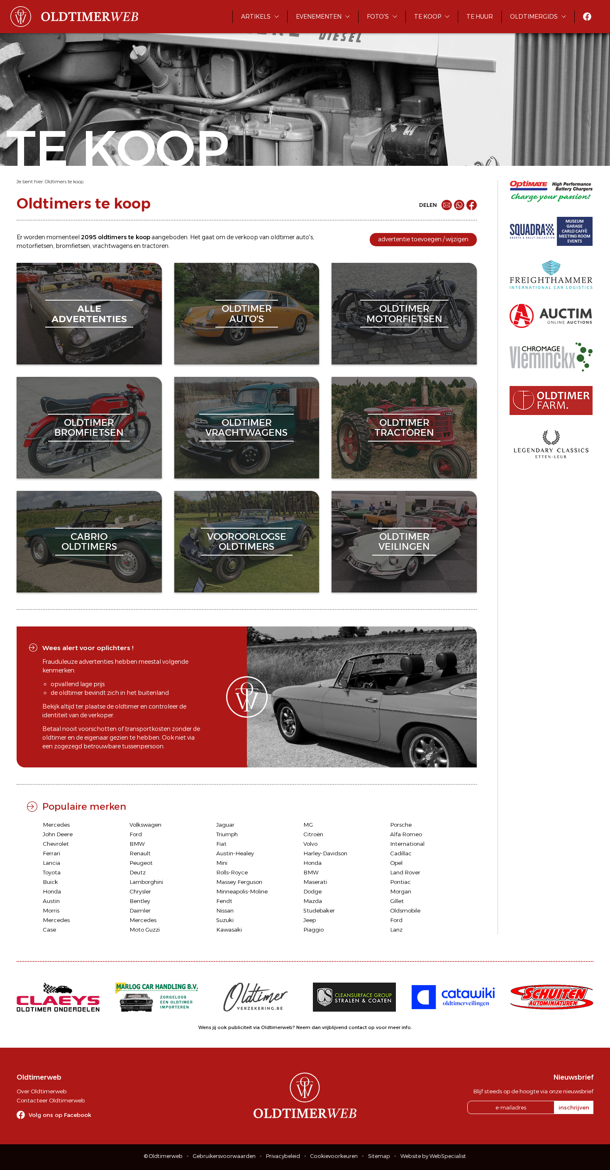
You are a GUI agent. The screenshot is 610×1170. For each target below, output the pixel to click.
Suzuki (225, 920)
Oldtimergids (534, 16)
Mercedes (56, 824)
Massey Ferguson (239, 882)
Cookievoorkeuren (334, 1156)
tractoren (155, 246)
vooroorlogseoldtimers (246, 542)
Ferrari (51, 853)
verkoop (246, 237)
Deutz (137, 872)
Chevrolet (56, 843)
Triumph (227, 834)
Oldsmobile (405, 910)
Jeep (309, 920)
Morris (51, 910)
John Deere (58, 834)
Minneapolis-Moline (242, 891)
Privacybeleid (283, 1156)
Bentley (139, 901)
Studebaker (319, 910)
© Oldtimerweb (163, 1156)
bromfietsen (73, 246)
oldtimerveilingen (404, 542)
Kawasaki (229, 929)
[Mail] (447, 205)
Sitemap (379, 1156)
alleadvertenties (89, 314)
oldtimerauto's (247, 314)
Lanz (396, 929)
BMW (137, 843)
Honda (312, 862)
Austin (51, 901)
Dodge (312, 891)
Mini (221, 862)
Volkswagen (145, 824)
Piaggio (313, 929)
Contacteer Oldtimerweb (51, 1100)
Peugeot (141, 862)
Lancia (51, 862)
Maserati (315, 882)
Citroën (313, 834)
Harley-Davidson (325, 853)
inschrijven (574, 1107)
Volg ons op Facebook (60, 1115)
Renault (140, 853)
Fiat (221, 843)
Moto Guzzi (144, 929)
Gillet (397, 901)
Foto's (378, 16)
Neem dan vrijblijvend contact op (335, 1027)
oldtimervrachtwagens (246, 428)
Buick (50, 882)
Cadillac (401, 853)
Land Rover (405, 872)
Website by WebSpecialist (433, 1156)
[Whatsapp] (459, 205)
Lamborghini (146, 882)
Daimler (140, 910)
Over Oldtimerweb (41, 1091)
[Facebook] (471, 205)
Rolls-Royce (232, 872)
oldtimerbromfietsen (89, 428)
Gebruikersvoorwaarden (224, 1156)
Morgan (400, 891)
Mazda (312, 901)
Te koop (427, 16)
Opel (396, 862)
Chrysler (140, 891)
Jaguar (225, 824)
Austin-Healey (235, 853)
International (407, 843)
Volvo (310, 843)
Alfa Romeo (406, 834)
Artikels (256, 16)
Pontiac (400, 882)
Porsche (401, 824)
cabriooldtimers (89, 542)
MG (308, 824)
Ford (135, 834)
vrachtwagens (112, 246)
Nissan (225, 910)
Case (49, 929)
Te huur (479, 16)
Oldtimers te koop (64, 181)
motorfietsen (35, 246)
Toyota (52, 872)
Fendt (224, 901)
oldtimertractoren (404, 428)
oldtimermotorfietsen (404, 314)
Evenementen (319, 16)
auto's (304, 237)
